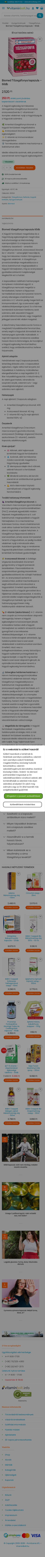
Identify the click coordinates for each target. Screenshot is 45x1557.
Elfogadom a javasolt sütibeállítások (23, 796)
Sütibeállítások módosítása (22, 804)
